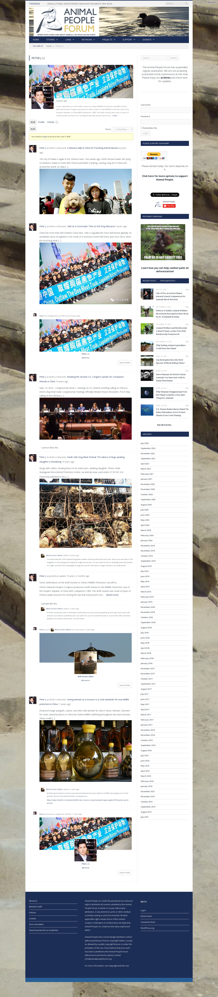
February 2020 (147, 535)
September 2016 (148, 745)
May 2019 (145, 581)
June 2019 (145, 576)
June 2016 (145, 760)
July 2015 (144, 817)
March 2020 (146, 530)
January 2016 (146, 786)
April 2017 (145, 709)
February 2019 (147, 596)
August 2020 (146, 504)
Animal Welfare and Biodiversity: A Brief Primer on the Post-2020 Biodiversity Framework (171, 331)
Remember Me (150, 128)
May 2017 (145, 704)
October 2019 (147, 556)
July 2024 (144, 443)
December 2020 (148, 484)
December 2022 (148, 453)
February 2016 (147, 781)
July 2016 (144, 755)
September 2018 (148, 622)
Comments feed (148, 922)
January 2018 (146, 663)
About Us (33, 900)
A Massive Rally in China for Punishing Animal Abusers (93, 147)
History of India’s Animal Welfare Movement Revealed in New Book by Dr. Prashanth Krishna (81, 3)
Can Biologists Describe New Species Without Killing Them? (170, 361)
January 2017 (146, 724)
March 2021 (146, 468)
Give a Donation (36, 924)
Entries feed (146, 916)
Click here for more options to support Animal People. (165, 177)
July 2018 (144, 632)
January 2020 (146, 540)
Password (145, 116)
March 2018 (146, 653)
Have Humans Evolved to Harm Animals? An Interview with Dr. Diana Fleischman (171, 377)
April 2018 (145, 648)
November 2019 (148, 550)
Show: (108, 129)
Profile (41, 122)
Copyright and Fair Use (119, 965)
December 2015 (148, 791)
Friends (52, 122)
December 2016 (148, 730)
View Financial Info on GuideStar (43, 930)
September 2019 (148, 561)
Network (87, 39)
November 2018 (148, 612)
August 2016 (146, 750)
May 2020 (145, 520)
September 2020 (148, 499)
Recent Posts (149, 280)
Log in (143, 910)
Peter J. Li (43, 147)
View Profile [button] (124, 362)
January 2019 (146, 602)
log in (45, 136)
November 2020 (148, 489)
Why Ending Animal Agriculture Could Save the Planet (171, 347)
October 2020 (147, 494)
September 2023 (148, 448)
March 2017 (146, 714)
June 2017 (145, 699)
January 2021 (146, 479)
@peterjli (85, 358)
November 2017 (148, 673)
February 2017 (147, 719)
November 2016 (148, 735)
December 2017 (148, 668)
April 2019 (145, 586)
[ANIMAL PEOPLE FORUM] (109, 21)
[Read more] (112, 594)
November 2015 (148, 796)
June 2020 (145, 515)
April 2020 (145, 525)
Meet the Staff (35, 906)
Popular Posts (167, 280)
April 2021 (145, 463)
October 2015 (147, 801)
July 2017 (144, 694)
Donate (147, 39)
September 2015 (148, 806)
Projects (107, 39)
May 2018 (145, 643)
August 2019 (146, 566)
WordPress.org (147, 928)
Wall (33, 122)
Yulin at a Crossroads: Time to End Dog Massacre (91, 226)
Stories (50, 39)
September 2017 (148, 683)
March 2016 (146, 776)
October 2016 (147, 740)
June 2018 (145, 637)
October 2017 (147, 678)
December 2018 (148, 607)
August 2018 (146, 627)
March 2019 (146, 591)
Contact (32, 918)
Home (36, 39)
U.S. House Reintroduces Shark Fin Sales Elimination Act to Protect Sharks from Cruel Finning (172, 412)
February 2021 (147, 474)
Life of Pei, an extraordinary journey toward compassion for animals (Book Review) (170, 296)
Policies (32, 912)
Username (146, 104)
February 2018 (147, 658)
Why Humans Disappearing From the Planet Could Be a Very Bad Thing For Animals (171, 394)
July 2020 (144, 509)
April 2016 (145, 771)
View (115, 115)
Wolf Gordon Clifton (54, 555)
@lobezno (85, 680)
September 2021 (148, 458)
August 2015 (146, 812)
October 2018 (147, 617)
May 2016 (145, 765)
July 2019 (144, 571)
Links (68, 39)
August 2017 (146, 689)
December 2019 (148, 545)
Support (127, 39)
